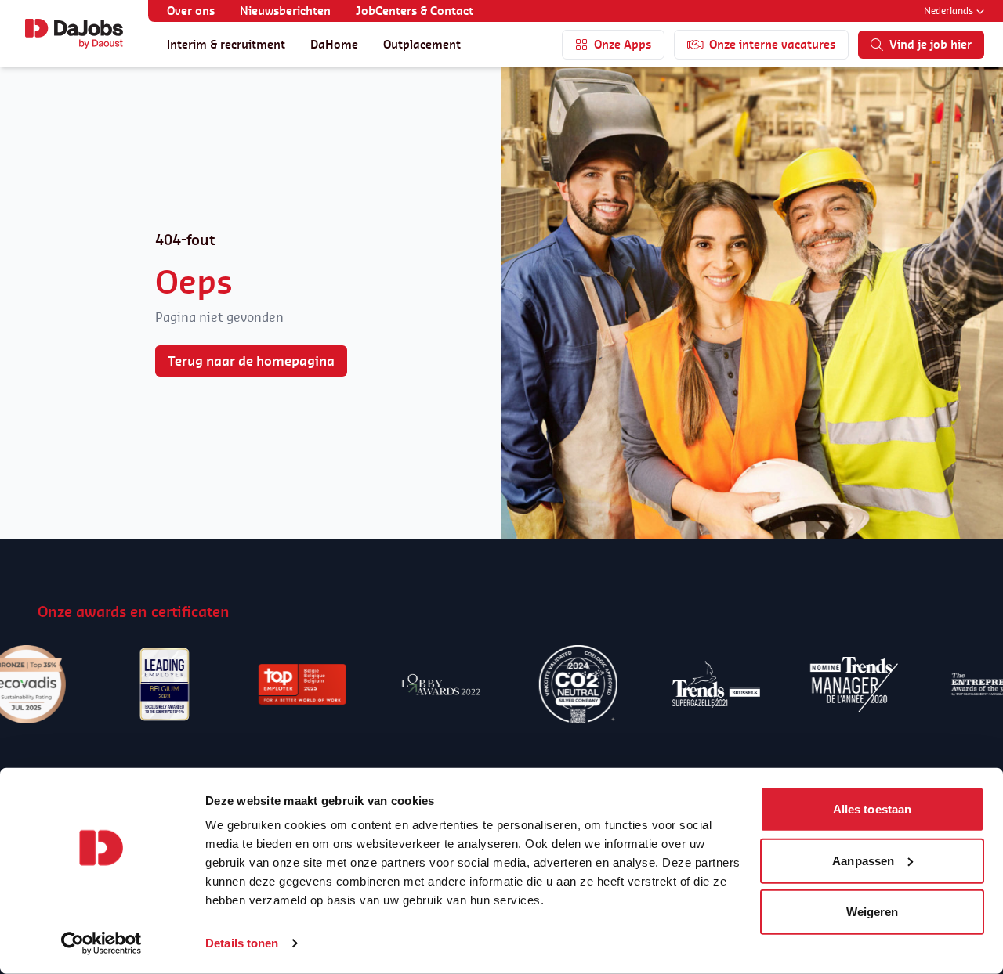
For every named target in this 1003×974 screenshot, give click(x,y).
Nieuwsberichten (285, 10)
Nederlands (948, 10)
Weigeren (872, 911)
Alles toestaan (872, 809)
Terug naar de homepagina (251, 361)
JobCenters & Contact (414, 10)
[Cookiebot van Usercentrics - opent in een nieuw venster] (101, 943)
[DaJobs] (74, 34)
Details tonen (241, 943)
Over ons (191, 10)
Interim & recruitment (226, 44)
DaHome (334, 44)
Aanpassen (863, 860)
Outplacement (422, 44)
